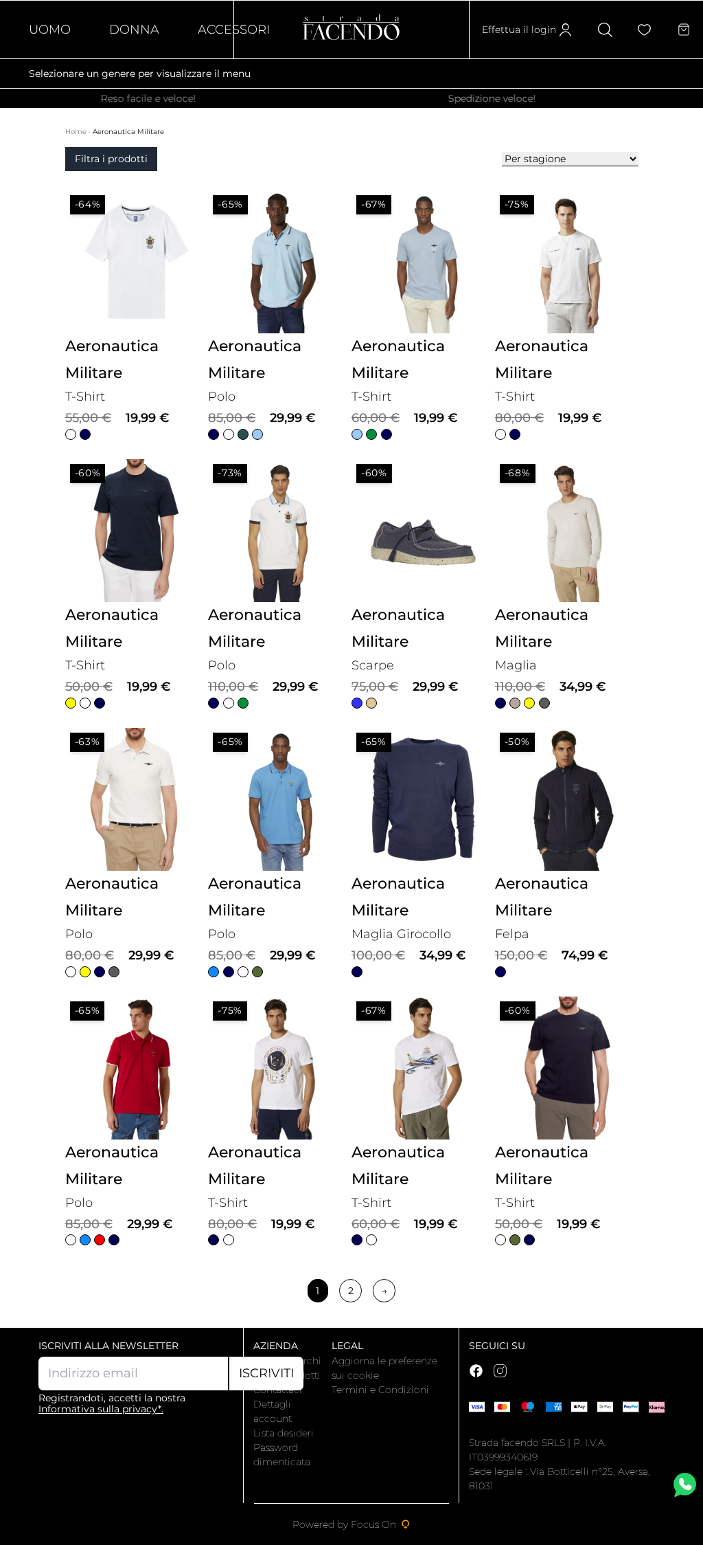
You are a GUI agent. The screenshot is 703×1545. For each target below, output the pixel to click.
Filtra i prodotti (111, 159)
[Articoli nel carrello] (684, 29)
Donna (134, 29)
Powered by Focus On (344, 1524)
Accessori (234, 29)
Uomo (50, 29)
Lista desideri (283, 1433)
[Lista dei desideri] (644, 30)
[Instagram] (500, 1371)
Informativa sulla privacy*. (100, 1409)
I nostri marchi (287, 1361)
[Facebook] (476, 1371)
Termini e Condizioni (380, 1389)
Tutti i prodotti (287, 1375)
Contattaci (277, 1389)
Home (77, 131)
